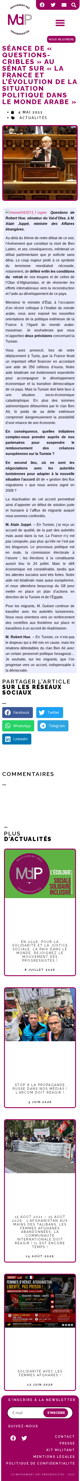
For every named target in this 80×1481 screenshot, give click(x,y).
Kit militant (60, 1450)
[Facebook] (42, 5)
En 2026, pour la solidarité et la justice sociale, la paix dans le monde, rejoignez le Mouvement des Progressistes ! (40, 951)
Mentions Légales (54, 1456)
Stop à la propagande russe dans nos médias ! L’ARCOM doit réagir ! (40, 1088)
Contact (65, 1436)
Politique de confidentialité (40, 1463)
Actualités (33, 117)
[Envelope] (64, 5)
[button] (73, 5)
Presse (67, 1443)
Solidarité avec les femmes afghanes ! (40, 1373)
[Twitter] (53, 5)
